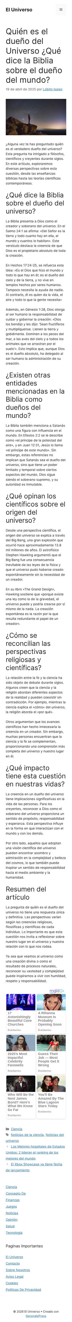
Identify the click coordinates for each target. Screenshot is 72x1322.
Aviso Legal (14, 1277)
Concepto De (16, 1193)
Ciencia (16, 1129)
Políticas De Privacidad (23, 1290)
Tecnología (14, 1233)
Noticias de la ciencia (27, 1135)
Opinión (11, 1220)
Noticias (12, 1213)
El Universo (19, 10)
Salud (10, 1226)
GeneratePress (36, 1316)
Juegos (11, 1206)
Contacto (13, 1263)
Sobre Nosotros (18, 1270)
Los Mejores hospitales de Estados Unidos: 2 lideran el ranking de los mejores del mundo (35, 1152)
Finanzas (13, 1200)
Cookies (12, 1283)
